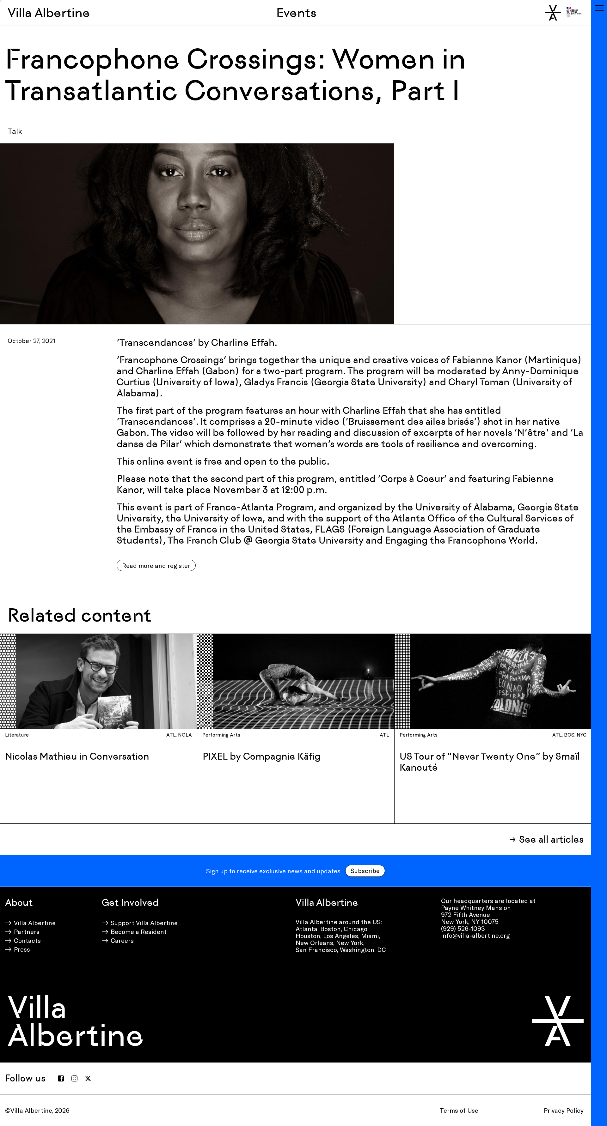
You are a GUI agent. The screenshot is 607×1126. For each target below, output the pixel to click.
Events (296, 12)
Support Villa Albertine (144, 922)
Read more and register (156, 565)
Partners (27, 931)
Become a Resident (139, 931)
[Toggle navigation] (599, 8)
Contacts (27, 940)
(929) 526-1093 (463, 928)
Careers (122, 940)
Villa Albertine (49, 12)
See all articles (551, 839)
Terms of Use (459, 1110)
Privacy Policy (564, 1110)
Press (22, 949)
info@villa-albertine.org (475, 935)
